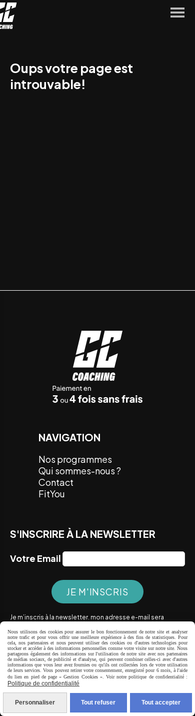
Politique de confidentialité (44, 683)
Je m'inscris (97, 591)
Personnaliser (35, 702)
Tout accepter (161, 702)
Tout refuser (98, 702)
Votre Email (35, 558)
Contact (56, 482)
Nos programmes (75, 459)
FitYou (52, 493)
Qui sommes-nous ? (79, 470)
